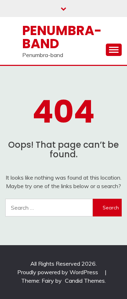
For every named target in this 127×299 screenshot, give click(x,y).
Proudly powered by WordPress (58, 272)
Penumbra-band (62, 37)
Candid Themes (85, 280)
